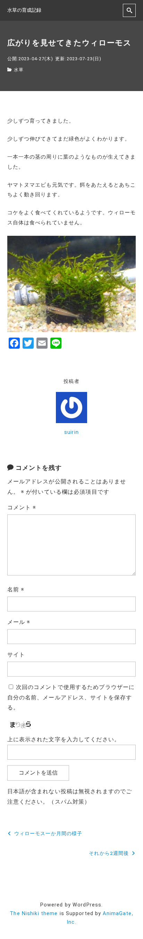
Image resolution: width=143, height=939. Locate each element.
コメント (21, 507)
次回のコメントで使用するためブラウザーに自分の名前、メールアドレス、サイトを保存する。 (71, 697)
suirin (71, 432)
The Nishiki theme (34, 913)
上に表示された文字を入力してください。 (63, 739)
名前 (16, 589)
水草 (19, 69)
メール (19, 622)
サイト (16, 654)
